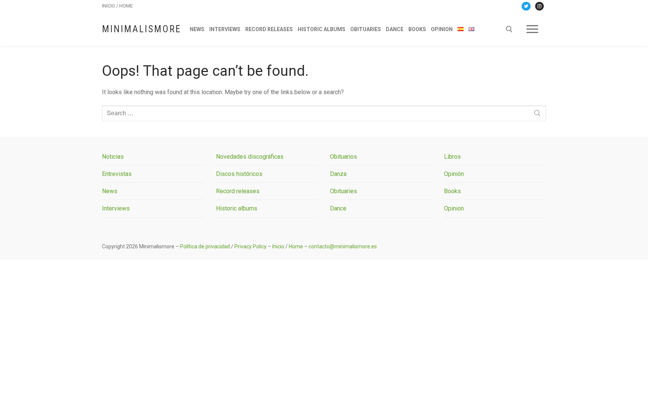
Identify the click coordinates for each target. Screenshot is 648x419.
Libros (452, 156)
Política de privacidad (205, 246)
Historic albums (236, 208)
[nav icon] (532, 29)
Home (296, 246)
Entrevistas (117, 173)
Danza (338, 173)
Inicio (278, 246)
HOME (126, 6)
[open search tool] (509, 29)
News (109, 191)
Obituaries (343, 191)
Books (452, 191)
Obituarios (343, 156)
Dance (338, 208)
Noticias (113, 156)
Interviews (116, 208)
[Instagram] (539, 6)
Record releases (238, 191)
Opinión (454, 173)
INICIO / (110, 6)
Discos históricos (239, 173)
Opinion (454, 208)
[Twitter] (526, 6)
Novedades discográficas (250, 156)
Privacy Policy (250, 246)
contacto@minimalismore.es (343, 246)
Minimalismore (141, 29)
